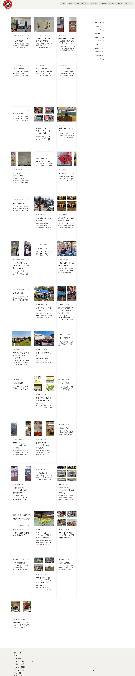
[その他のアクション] (29, 35)
